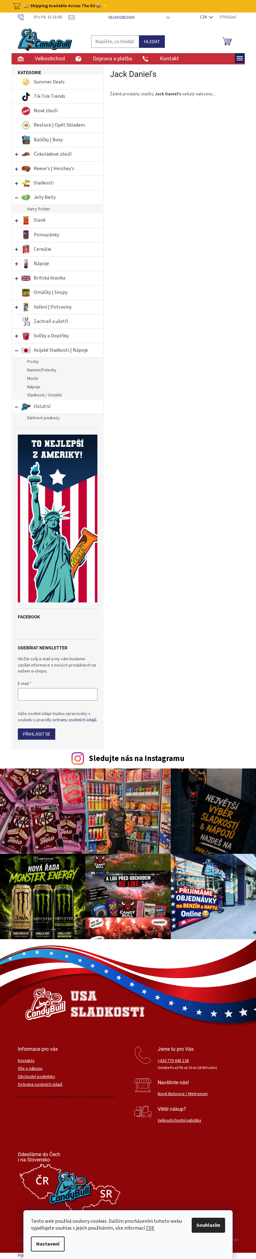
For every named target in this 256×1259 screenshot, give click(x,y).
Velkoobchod (121, 17)
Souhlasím (208, 1225)
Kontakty (26, 1061)
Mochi (32, 378)
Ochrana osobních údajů (40, 1085)
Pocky (33, 362)
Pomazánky (46, 234)
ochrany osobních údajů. (74, 720)
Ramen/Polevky (42, 370)
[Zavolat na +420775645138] (43, 17)
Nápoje (41, 263)
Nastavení (47, 1244)
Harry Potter (38, 209)
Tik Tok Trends (49, 96)
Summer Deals (49, 81)
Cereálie (42, 249)
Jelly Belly (45, 197)
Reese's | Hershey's (54, 168)
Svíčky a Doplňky (51, 335)
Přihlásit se (36, 734)
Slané (40, 220)
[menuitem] (40, 58)
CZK (204, 17)
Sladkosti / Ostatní (44, 395)
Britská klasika (49, 277)
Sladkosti (44, 182)
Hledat (152, 41)
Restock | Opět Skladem (59, 125)
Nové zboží (46, 110)
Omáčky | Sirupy (51, 292)
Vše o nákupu (30, 1069)
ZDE (150, 1228)
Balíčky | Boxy (48, 139)
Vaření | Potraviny (52, 307)
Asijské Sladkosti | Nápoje (61, 350)
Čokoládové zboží (52, 154)
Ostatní (42, 406)
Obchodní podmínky (36, 1077)
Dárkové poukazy (43, 418)
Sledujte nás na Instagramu (137, 758)
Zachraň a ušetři (51, 321)
